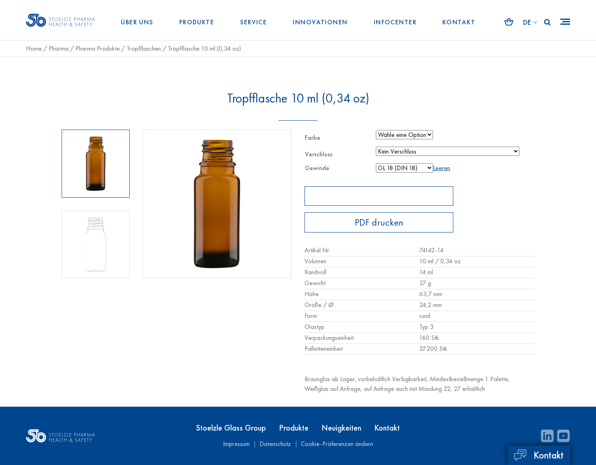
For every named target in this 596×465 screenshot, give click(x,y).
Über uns (137, 22)
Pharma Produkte (97, 48)
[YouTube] (563, 436)
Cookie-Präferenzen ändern (337, 444)
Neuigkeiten (341, 428)
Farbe (312, 137)
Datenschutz (275, 444)
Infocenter (395, 22)
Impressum (236, 444)
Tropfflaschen (143, 48)
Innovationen (320, 22)
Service (253, 22)
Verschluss (318, 154)
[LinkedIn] (547, 436)
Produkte (196, 22)
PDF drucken (379, 222)
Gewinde (317, 168)
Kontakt (458, 22)
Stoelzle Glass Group (231, 428)
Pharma (59, 48)
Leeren (441, 168)
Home (34, 48)
